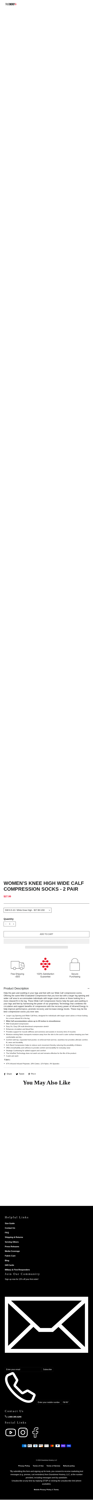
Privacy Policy (24, 1466)
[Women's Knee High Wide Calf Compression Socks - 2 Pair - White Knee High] (9, 1188)
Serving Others (12, 1242)
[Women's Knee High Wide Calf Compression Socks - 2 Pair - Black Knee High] (19, 1188)
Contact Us (10, 1228)
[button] (46, 941)
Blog (7, 1261)
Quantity (9, 919)
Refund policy (69, 1466)
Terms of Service (53, 1466)
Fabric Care (10, 1256)
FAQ (7, 1233)
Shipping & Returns (14, 1237)
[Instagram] (23, 1437)
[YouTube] (11, 1437)
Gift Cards (9, 1265)
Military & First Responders (17, 1270)
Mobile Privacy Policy (43, 1490)
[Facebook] (35, 1437)
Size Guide (10, 1223)
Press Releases (12, 1247)
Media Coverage (12, 1251)
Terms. (56, 1490)
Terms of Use (38, 1466)
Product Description (16, 988)
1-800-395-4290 (14, 1417)
